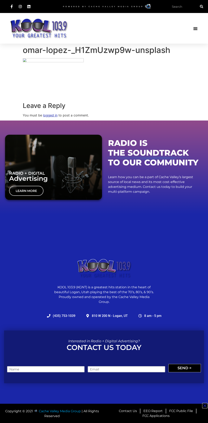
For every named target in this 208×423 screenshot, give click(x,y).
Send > (185, 368)
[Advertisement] (104, 413)
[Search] (201, 6)
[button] (195, 28)
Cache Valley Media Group (116, 6)
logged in (50, 115)
